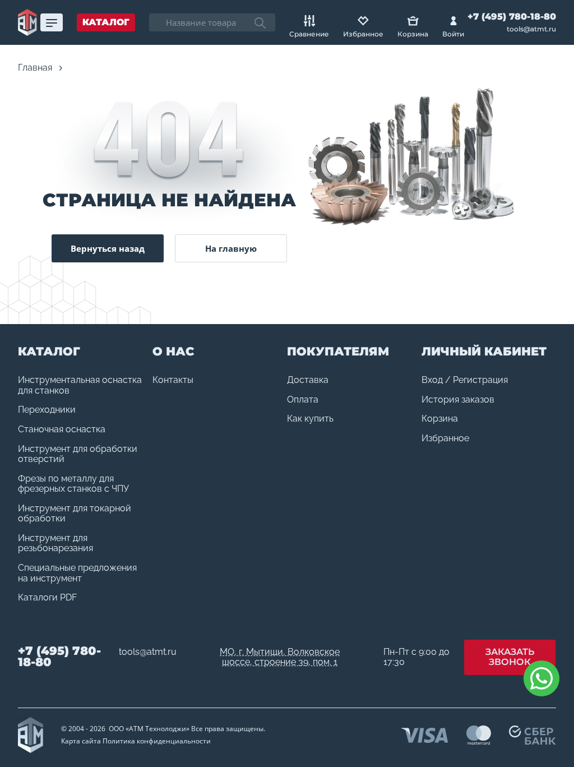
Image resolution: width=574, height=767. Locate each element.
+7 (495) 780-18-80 (511, 16)
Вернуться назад (108, 248)
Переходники (47, 410)
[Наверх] (540, 733)
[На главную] (27, 22)
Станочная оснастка (61, 429)
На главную (231, 248)
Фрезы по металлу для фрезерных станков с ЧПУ (73, 484)
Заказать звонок (509, 657)
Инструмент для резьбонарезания (55, 543)
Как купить (310, 419)
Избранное (445, 438)
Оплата (302, 400)
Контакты (172, 380)
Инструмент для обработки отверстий (77, 454)
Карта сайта (81, 741)
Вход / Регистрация (465, 380)
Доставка (307, 380)
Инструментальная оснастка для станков (80, 385)
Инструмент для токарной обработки (74, 513)
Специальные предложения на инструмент (77, 573)
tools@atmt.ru (531, 29)
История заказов (458, 400)
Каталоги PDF (47, 598)
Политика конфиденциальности (157, 741)
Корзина (440, 419)
